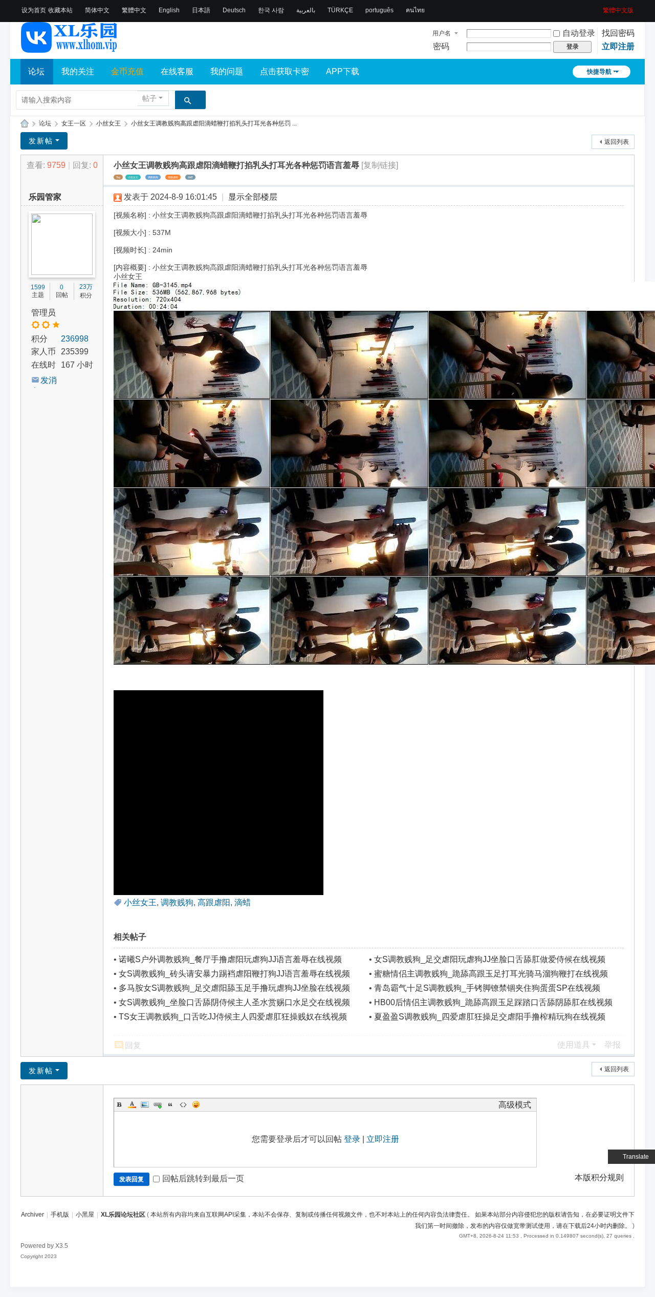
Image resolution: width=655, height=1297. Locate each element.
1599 (38, 287)
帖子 (149, 98)
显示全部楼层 (252, 197)
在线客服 (177, 71)
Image (145, 1104)
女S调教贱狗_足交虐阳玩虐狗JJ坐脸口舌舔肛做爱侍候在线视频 (489, 959)
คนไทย (415, 10)
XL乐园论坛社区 (24, 123)
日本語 (201, 10)
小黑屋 (85, 1214)
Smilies (196, 1104)
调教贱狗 (153, 177)
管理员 (43, 312)
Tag (118, 177)
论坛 (36, 71)
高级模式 (514, 1104)
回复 (133, 1045)
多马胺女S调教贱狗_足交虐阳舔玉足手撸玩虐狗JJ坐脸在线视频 (234, 988)
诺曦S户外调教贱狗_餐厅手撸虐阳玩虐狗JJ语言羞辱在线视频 (230, 959)
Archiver (32, 1214)
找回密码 (618, 33)
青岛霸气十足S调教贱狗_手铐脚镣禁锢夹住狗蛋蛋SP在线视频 (487, 988)
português (379, 10)
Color (132, 1104)
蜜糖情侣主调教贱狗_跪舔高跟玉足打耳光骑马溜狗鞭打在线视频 (491, 973)
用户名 (441, 33)
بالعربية (305, 10)
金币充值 (127, 71)
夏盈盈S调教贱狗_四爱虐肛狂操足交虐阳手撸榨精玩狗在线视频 (489, 1016)
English (169, 10)
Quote (170, 1104)
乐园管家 (45, 197)
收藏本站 (60, 10)
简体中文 (97, 10)
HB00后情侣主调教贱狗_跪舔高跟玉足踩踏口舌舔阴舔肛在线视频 (493, 1002)
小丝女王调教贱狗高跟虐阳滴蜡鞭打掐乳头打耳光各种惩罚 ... (214, 123)
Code (183, 1104)
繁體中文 (134, 10)
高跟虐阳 (173, 177)
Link (157, 1104)
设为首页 (33, 10)
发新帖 (41, 141)
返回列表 (616, 141)
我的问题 (226, 71)
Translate (636, 1156)
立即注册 (618, 46)
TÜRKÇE (340, 10)
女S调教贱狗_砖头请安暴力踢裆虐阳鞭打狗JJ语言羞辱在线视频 (234, 973)
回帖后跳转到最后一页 (203, 1178)
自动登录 (578, 33)
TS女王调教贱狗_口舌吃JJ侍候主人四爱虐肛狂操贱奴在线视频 (233, 1016)
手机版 (60, 1214)
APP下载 (342, 71)
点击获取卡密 (284, 71)
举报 (612, 1044)
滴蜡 (190, 177)
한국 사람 (271, 10)
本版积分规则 (599, 1177)
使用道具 (573, 1044)
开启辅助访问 (599, 7)
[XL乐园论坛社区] (69, 48)
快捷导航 (599, 71)
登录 (352, 1139)
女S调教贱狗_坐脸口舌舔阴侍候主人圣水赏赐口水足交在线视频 (234, 1002)
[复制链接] (379, 165)
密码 (441, 46)
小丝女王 (108, 123)
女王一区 (73, 123)
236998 (75, 338)
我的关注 (77, 71)
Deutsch (234, 10)
